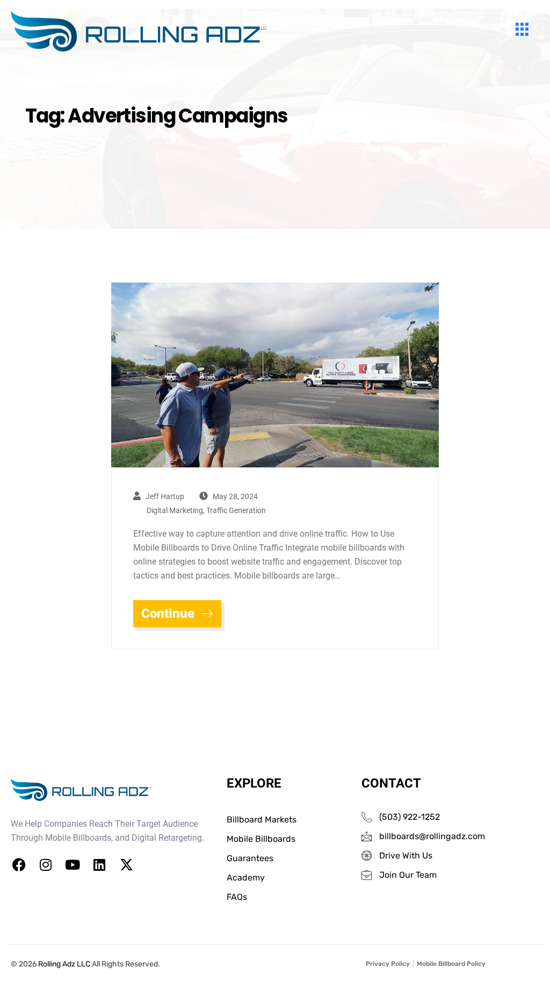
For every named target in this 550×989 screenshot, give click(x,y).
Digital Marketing (175, 510)
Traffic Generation (236, 510)
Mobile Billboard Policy (451, 964)
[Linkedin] (99, 864)
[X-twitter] (126, 864)
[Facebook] (18, 864)
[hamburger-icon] (522, 31)
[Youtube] (72, 864)
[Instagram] (45, 864)
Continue (169, 613)
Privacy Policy (388, 964)
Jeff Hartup (165, 496)
